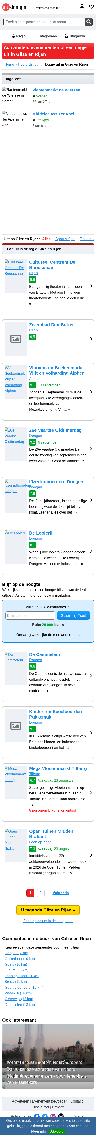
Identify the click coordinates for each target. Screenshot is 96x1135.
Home (9, 64)
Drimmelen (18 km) (20, 1005)
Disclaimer (40, 1107)
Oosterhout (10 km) (20, 959)
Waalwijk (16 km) (18, 993)
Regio (20, 36)
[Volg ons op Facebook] (37, 1116)
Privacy (58, 1107)
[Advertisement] (48, 183)
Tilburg (34, 774)
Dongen (35, 436)
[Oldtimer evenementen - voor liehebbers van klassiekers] (48, 1087)
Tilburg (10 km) (16, 970)
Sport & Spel (65, 239)
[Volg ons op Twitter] (45, 1116)
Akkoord (57, 1131)
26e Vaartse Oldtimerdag (55, 430)
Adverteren (20, 1101)
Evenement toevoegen (50, 1101)
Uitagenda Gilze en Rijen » (48, 910)
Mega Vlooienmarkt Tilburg (58, 768)
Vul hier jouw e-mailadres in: (48, 607)
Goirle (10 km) (16, 964)
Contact (76, 1101)
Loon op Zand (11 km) (22, 976)
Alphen (35, 378)
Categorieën (46, 36)
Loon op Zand (40, 842)
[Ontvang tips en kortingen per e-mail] (61, 1116)
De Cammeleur (45, 654)
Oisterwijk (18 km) (19, 999)
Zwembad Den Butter (51, 324)
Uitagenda (76, 36)
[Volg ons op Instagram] (53, 1116)
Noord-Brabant (29, 64)
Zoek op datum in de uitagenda (48, 921)
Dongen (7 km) (16, 953)
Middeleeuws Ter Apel (53, 114)
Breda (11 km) (16, 982)
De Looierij (40, 533)
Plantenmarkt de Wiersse (56, 90)
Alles (46, 239)
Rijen (33, 273)
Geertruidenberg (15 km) (24, 987)
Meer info (38, 1131)
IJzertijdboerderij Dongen (56, 481)
